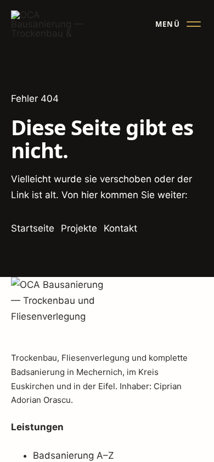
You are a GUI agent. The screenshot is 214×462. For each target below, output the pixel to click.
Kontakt (120, 228)
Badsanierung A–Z (73, 455)
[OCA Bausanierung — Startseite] (48, 24)
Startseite (32, 228)
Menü (167, 24)
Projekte (79, 228)
